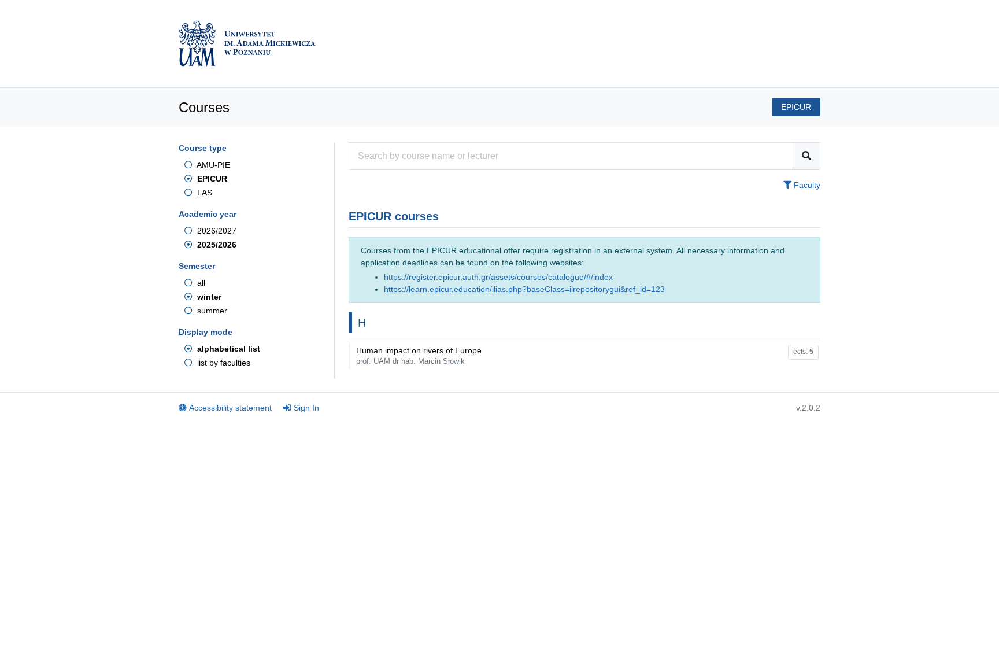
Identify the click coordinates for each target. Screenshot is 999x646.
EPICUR (211, 178)
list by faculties (222, 362)
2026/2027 (215, 230)
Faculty (805, 185)
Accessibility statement (230, 407)
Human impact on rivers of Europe (419, 356)
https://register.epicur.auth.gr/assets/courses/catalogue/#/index (498, 277)
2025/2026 (215, 244)
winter (208, 296)
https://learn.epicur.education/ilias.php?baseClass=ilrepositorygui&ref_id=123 (524, 289)
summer (211, 310)
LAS (203, 192)
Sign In (306, 407)
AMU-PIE (212, 164)
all (200, 282)
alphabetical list (227, 348)
